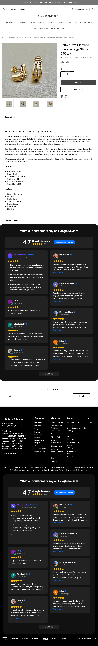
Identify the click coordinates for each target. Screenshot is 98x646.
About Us (54, 434)
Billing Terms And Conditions (57, 450)
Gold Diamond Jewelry (73, 423)
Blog (52, 458)
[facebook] (91, 423)
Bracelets (10, 23)
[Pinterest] (66, 96)
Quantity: (64, 69)
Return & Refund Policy (56, 441)
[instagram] (85, 428)
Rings (32, 23)
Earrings (22, 23)
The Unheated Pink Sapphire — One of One (57, 428)
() (94, 9)
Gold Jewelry (72, 439)
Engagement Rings (72, 452)
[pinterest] (85, 423)
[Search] (4, 9)
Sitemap (54, 461)
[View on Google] (55, 255)
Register (84, 9)
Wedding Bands (41, 29)
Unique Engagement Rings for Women (75, 23)
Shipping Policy (57, 446)
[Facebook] (61, 96)
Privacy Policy (56, 437)
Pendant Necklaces (46, 23)
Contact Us (55, 455)
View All (70, 457)
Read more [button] (58, 272)
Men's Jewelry (57, 29)
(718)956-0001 (10, 453)
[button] (49, 117)
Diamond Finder (57, 422)
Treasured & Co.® (72, 435)
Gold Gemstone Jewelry (73, 429)
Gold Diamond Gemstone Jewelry (73, 445)
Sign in (76, 9)
